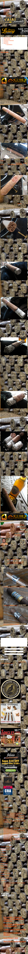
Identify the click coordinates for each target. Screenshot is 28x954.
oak (20, 530)
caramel (16, 525)
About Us (5, 14)
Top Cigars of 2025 (7, 836)
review (4, 534)
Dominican (14, 949)
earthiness (14, 528)
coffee (12, 526)
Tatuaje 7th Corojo (7, 840)
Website (2, 654)
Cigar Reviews (6, 9)
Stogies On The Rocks (6, 873)
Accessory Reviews (7, 11)
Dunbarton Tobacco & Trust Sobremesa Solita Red (14, 838)
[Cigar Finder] (7, 785)
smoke (4, 535)
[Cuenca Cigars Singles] (11, 747)
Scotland (14, 534)
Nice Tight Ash (4, 868)
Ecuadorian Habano (20, 949)
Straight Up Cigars (5, 875)
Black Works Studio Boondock (10, 835)
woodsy (11, 537)
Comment (3, 637)
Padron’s (20, 203)
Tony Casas (6, 820)
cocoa (10, 526)
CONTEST (15, 89)
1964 (6, 524)
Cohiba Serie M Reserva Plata (10, 605)
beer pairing (11, 947)
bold (4, 525)
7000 (20, 524)
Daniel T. (4, 62)
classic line (6, 526)
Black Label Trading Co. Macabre (11, 624)
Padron (2, 160)
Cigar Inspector (4, 856)
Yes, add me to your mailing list (9, 656)
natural (10, 530)
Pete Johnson (8, 951)
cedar (19, 525)
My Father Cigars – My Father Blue (11, 839)
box (6, 525)
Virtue (8, 537)
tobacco (5, 537)
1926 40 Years (18, 163)
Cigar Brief (3, 851)
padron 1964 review (19, 531)
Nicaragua (14, 530)
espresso (19, 528)
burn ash (12, 525)
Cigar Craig (3, 853)
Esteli (9, 950)
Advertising (9, 15)
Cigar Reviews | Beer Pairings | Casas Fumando (14, 882)
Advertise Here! (7, 800)
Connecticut (6, 528)
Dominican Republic (4, 950)
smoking (8, 535)
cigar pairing (15, 947)
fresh (22, 528)
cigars (7, 952)
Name (2, 648)
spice (11, 949)
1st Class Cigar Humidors (6, 846)
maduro (6, 529)
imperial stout (15, 951)
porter (10, 533)
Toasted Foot (3, 880)
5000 (16, 524)
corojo (4, 952)
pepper (19, 950)
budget (8, 525)
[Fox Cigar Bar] (11, 723)
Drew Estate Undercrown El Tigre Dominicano (14, 586)
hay (23, 528)
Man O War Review (12, 529)
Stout (11, 535)
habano (22, 951)
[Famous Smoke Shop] (11, 771)
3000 (11, 524)
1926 (4, 524)
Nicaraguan (7, 947)
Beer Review (20, 947)
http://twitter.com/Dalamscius (13, 559)
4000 (13, 524)
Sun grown (14, 535)
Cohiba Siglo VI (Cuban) (12, 814)
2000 (9, 524)
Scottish (17, 534)
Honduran (22, 950)
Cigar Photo (3, 861)
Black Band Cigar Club (6, 849)
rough (7, 534)
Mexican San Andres (11, 952)
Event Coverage (7, 885)
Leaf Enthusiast (4, 863)
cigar (21, 525)
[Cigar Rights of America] (7, 794)
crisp (10, 528)
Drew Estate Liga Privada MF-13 (14, 563)
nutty (18, 530)
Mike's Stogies (4, 865)
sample (10, 534)
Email (2, 651)
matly (3, 530)
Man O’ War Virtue (20, 460)
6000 (18, 524)
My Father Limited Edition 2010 (16, 562)
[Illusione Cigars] (11, 698)
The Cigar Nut (4, 858)
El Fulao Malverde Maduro (16, 813)
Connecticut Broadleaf (14, 950)
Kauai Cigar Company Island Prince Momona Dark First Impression (14, 816)
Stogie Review (4, 870)
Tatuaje (4, 951)
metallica (7, 530)
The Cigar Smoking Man (6, 878)
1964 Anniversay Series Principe (15, 164)
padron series (6, 533)
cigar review (3, 947)
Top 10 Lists (6, 10)
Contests (5, 13)
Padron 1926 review (10, 531)
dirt (11, 528)
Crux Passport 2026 (7, 834)
